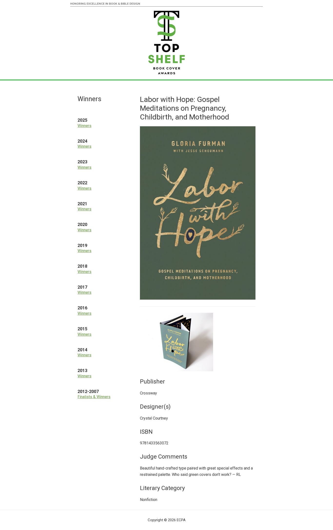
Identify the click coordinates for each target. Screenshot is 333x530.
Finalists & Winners (94, 396)
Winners (84, 125)
